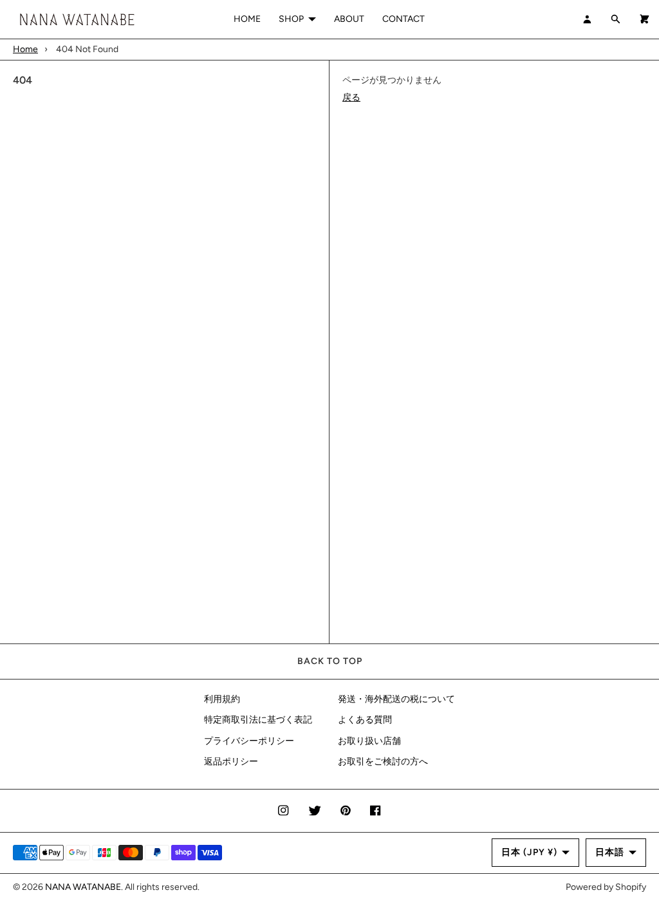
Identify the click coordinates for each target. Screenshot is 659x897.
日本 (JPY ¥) (529, 852)
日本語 (609, 852)
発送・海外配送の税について (396, 699)
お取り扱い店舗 (369, 740)
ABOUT (349, 19)
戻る (351, 97)
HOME (247, 19)
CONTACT (403, 19)
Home (25, 49)
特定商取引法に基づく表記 (258, 719)
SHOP (291, 19)
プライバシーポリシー (249, 740)
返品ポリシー (231, 761)
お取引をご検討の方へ (383, 761)
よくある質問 (365, 719)
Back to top (329, 661)
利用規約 (222, 699)
